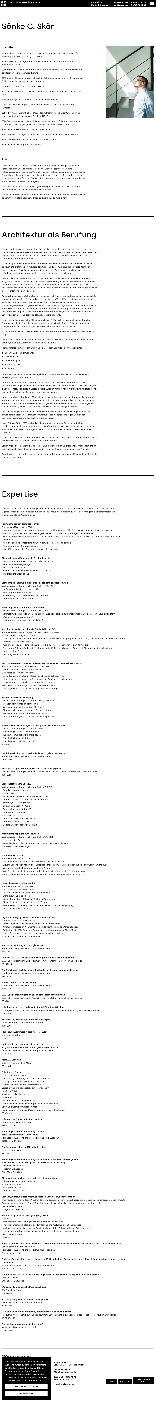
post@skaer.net (120, 2)
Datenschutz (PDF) (144, 1381)
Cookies (111, 1382)
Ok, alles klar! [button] (26, 1393)
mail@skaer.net (120, 5)
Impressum (125, 1382)
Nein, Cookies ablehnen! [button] (26, 1387)
